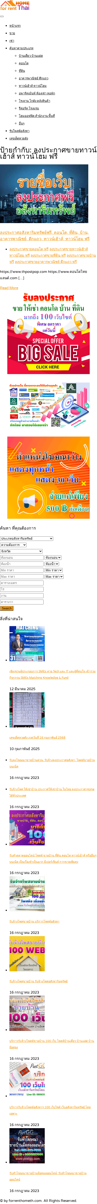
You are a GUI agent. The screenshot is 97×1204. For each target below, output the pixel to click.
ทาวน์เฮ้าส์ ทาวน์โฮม (33, 86)
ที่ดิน (22, 71)
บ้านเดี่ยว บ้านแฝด (31, 56)
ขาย (12, 33)
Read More (9, 288)
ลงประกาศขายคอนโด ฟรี (28, 249)
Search (7, 608)
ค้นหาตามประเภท (21, 48)
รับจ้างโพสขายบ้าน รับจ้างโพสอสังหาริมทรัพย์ (38, 981)
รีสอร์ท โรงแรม (29, 108)
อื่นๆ (21, 123)
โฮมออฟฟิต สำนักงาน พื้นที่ (37, 116)
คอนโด (23, 63)
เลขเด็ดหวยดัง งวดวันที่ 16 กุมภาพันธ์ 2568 (37, 737)
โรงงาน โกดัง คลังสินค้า (34, 101)
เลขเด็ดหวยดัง (18, 138)
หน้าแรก (15, 26)
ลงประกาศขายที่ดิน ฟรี (48, 255)
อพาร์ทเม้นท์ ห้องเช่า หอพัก (37, 93)
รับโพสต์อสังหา (19, 131)
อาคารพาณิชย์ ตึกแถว (33, 78)
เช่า (11, 41)
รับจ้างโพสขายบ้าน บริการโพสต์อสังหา (34, 921)
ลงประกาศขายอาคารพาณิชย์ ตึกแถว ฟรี (46, 262)
